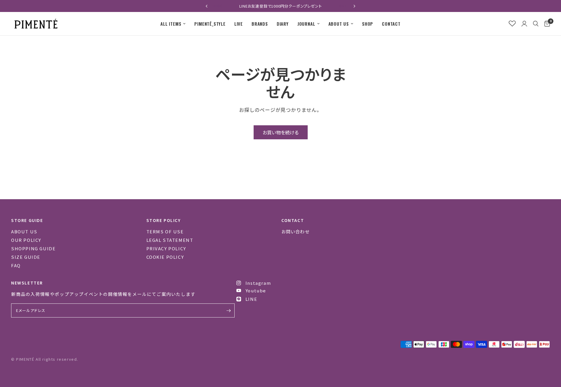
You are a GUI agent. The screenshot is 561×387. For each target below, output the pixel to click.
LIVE (238, 23)
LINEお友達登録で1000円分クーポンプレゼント (280, 6)
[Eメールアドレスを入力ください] (229, 310)
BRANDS (260, 23)
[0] (545, 23)
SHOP (367, 23)
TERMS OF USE (165, 231)
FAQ (16, 265)
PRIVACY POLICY (166, 248)
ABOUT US (338, 23)
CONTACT (391, 23)
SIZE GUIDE (25, 257)
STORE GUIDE (27, 220)
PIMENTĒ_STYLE (209, 23)
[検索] (535, 23)
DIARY (283, 23)
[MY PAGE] (524, 23)
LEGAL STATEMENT (169, 240)
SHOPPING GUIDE (33, 248)
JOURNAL (306, 23)
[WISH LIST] (512, 23)
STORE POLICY (163, 220)
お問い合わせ (295, 231)
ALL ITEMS (170, 23)
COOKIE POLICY (165, 257)
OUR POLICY (26, 240)
